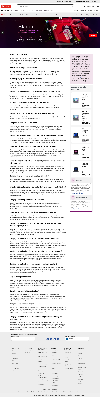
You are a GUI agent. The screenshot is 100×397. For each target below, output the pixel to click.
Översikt (49, 391)
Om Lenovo (15, 351)
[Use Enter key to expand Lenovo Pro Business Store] (72, 1)
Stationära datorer (42, 364)
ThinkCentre (81, 371)
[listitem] (81, 100)
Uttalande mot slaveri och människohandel (72, 391)
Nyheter (14, 353)
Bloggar (53, 368)
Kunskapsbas (55, 385)
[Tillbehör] (61, 14)
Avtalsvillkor (15, 363)
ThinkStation (81, 379)
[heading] (86, 97)
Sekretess (20, 391)
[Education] (86, 10)
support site (82, 77)
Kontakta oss (68, 352)
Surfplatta (40, 361)
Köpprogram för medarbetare (55, 379)
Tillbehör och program (41, 374)
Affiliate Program (55, 376)
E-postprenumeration (56, 362)
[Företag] (78, 10)
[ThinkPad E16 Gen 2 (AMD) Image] (76, 135)
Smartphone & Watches (81, 364)
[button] (91, 1)
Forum (53, 366)
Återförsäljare (55, 371)
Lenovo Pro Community (54, 355)
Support (67, 357)
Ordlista (53, 382)
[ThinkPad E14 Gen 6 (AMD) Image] (76, 169)
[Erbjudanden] (8, 14)
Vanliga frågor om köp (69, 364)
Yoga (79, 361)
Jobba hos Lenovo (16, 366)
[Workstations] (39, 14)
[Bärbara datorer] (19, 14)
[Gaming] (92, 10)
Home (2, 20)
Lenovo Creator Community (55, 351)
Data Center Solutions (41, 369)
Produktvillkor (55, 373)
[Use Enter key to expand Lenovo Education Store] (89, 1)
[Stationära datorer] (30, 14)
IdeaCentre (80, 374)
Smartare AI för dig (42, 356)
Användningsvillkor (42, 391)
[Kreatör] (99, 10)
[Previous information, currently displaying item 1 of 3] (2, 32)
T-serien (79, 351)
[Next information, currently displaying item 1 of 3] (97, 32)
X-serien (80, 353)
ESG (13, 361)
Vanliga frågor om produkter (69, 360)
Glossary (8, 20)
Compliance (15, 358)
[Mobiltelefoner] (79, 14)
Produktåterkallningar (43, 380)
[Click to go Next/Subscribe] (32, 339)
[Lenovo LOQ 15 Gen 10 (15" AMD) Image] (76, 152)
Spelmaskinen (41, 359)
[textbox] (77, 339)
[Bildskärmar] (47, 14)
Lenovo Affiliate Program (15, 369)
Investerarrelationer (16, 356)
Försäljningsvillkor (69, 368)
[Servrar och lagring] (91, 14)
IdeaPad (80, 358)
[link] (98, 2)
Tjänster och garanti (43, 377)
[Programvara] (70, 14)
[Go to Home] (6, 6)
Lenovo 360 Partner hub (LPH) (29, 351)
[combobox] (44, 6)
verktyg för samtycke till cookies (30, 391)
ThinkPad (80, 356)
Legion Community (56, 359)
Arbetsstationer (42, 366)
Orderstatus (67, 355)
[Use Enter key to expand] (95, 6)
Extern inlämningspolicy (57, 391)
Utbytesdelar (41, 384)
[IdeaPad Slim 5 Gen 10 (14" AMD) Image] (76, 101)
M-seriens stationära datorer (82, 368)
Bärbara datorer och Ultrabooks (43, 353)
